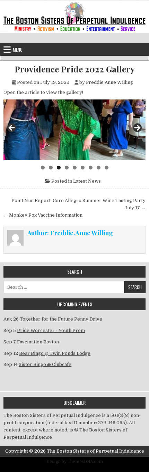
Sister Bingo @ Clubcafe (45, 364)
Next (137, 128)
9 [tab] (106, 167)
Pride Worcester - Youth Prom (51, 330)
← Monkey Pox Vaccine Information (42, 215)
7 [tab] (91, 167)
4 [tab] (67, 167)
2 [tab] (51, 167)
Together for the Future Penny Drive (61, 319)
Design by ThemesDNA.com (74, 461)
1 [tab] (43, 167)
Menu (18, 49)
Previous (12, 128)
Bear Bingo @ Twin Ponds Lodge (54, 353)
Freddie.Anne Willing (109, 82)
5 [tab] (75, 167)
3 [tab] (59, 167)
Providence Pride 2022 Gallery (75, 69)
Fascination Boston (38, 341)
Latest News (87, 181)
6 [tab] (83, 167)
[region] (74, 129)
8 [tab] (98, 167)
